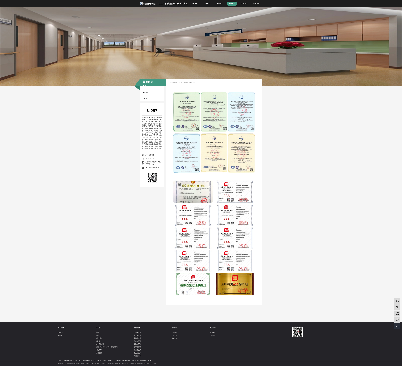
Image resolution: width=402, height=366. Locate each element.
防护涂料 (99, 338)
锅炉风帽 (99, 360)
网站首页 (195, 3)
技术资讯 (175, 338)
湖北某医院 (137, 350)
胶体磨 (105, 360)
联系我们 (256, 3)
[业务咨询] (397, 301)
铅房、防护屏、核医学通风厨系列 (107, 347)
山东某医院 (137, 335)
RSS (151, 363)
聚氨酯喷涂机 (126, 360)
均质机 (93, 360)
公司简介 (61, 332)
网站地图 (146, 363)
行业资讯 (175, 335)
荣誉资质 (232, 3)
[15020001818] (397, 307)
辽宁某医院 (137, 347)
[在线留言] (397, 320)
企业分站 (140, 363)
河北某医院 (137, 341)
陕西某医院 (137, 353)
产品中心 (207, 3)
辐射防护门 (95, 363)
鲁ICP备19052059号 (132, 363)
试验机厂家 (135, 360)
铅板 (97, 332)
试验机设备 (86, 360)
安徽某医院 (137, 344)
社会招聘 (213, 335)
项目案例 (146, 99)
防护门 (98, 335)
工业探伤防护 (100, 344)
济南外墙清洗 (77, 360)
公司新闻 (175, 332)
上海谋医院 (137, 338)
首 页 (180, 82)
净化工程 (99, 353)
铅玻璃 (98, 341)
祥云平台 (123, 363)
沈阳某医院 (137, 356)
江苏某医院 (137, 332)
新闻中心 (244, 3)
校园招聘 (213, 332)
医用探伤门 (68, 360)
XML (154, 363)
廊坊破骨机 (143, 360)
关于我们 (220, 3)
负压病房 (99, 350)
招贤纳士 (61, 335)
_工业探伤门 (102, 363)
